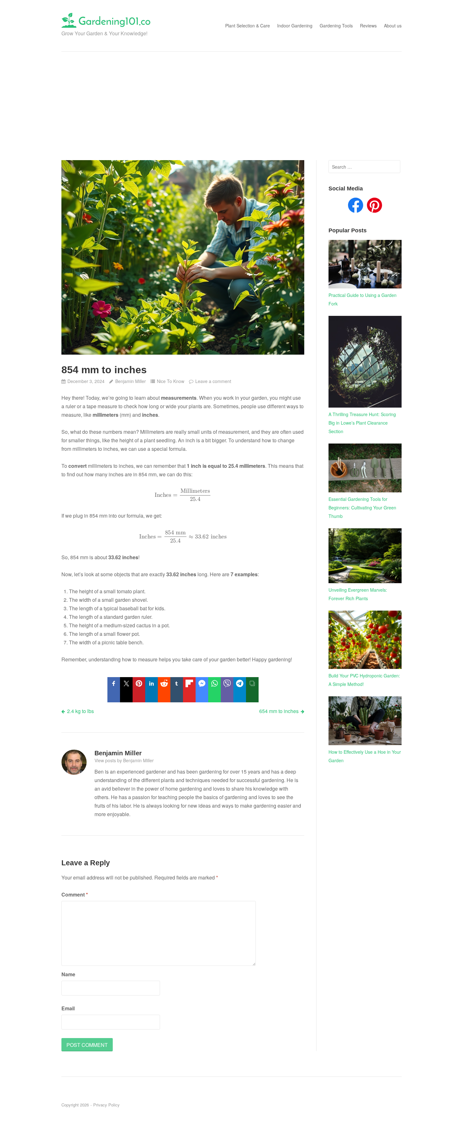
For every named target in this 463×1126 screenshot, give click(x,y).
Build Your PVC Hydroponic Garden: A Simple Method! (364, 679)
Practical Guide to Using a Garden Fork (363, 299)
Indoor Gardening (294, 25)
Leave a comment (213, 381)
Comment (74, 894)
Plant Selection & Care (247, 25)
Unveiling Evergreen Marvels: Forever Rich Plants (358, 594)
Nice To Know (170, 381)
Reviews (368, 25)
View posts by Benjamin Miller (124, 760)
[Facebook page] (355, 206)
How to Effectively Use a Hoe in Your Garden (365, 756)
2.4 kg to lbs (80, 711)
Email (68, 1008)
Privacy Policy (106, 1105)
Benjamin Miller (130, 381)
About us (393, 25)
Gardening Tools (336, 25)
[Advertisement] (231, 106)
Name (68, 974)
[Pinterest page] (374, 206)
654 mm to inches (279, 711)
